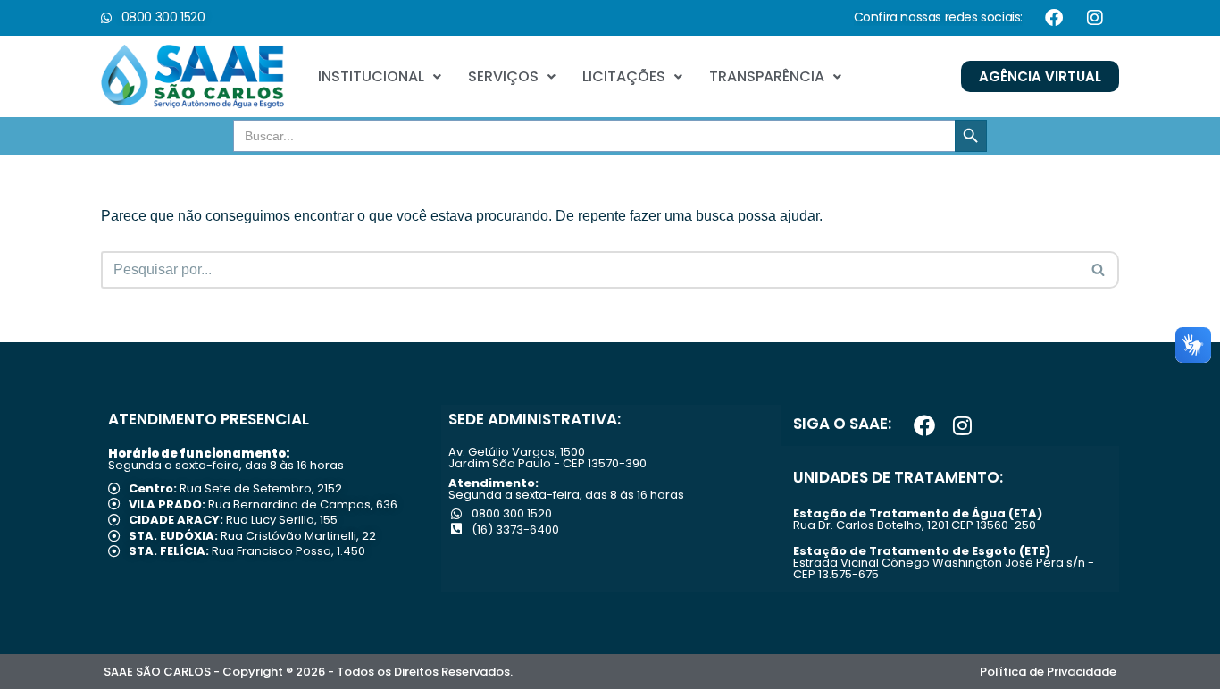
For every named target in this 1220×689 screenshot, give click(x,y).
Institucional (371, 76)
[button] (380, 76)
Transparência (766, 76)
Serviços (503, 76)
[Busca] (1099, 270)
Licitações (623, 76)
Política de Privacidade (1048, 671)
